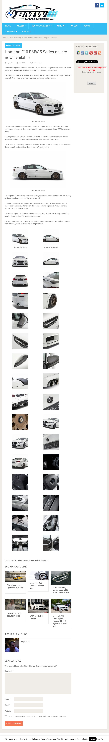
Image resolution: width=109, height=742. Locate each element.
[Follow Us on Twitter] (87, 54)
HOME (8, 26)
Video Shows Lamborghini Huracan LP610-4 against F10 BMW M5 (60, 621)
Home (4, 38)
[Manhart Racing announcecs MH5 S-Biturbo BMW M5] (61, 578)
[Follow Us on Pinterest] (91, 54)
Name (7, 699)
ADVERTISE (10, 31)
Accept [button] (92, 739)
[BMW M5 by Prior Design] (38, 606)
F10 (14, 560)
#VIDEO (74, 26)
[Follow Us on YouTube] (95, 54)
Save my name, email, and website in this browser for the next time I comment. (37, 716)
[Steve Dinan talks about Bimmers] (15, 604)
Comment (9, 671)
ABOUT (87, 26)
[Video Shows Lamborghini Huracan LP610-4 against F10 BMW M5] (61, 606)
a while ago (18, 70)
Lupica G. (10, 63)
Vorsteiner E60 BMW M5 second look (37, 585)
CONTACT (26, 31)
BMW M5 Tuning (15, 38)
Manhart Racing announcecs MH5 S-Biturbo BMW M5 (61, 590)
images (32, 560)
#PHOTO (61, 26)
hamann (25, 560)
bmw (11, 560)
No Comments (36, 63)
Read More (100, 739)
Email (7, 705)
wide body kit (43, 560)
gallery (19, 560)
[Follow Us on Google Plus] (78, 54)
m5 (36, 560)
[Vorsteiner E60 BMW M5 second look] (38, 575)
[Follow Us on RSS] (100, 54)
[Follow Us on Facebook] (82, 54)
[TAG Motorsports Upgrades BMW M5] (15, 576)
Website (8, 711)
